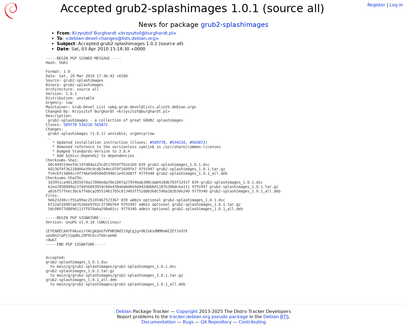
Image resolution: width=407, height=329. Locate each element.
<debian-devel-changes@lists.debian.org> (112, 38)
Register (376, 4)
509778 (70, 124)
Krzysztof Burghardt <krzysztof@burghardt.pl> (124, 33)
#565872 (197, 142)
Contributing (252, 322)
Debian (124, 311)
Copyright (187, 311)
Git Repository (216, 322)
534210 (85, 124)
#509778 (157, 142)
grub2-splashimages (235, 25)
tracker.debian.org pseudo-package (208, 316)
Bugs (188, 322)
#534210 (177, 142)
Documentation (158, 322)
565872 (101, 124)
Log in (396, 4)
